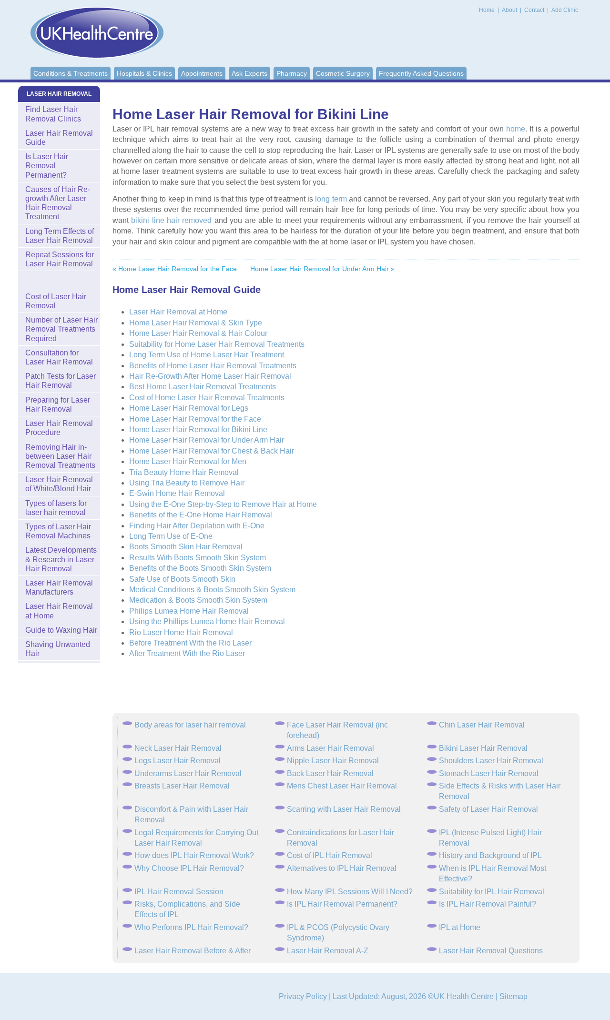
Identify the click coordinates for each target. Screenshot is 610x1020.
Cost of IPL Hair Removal (329, 855)
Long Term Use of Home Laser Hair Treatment (206, 355)
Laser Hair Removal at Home (178, 312)
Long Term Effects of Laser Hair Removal (59, 235)
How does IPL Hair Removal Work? (194, 855)
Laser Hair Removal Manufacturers (59, 587)
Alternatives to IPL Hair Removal (341, 868)
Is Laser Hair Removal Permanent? (46, 165)
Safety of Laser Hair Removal (488, 809)
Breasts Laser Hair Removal (182, 786)
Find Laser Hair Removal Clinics (53, 113)
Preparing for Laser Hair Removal (57, 404)
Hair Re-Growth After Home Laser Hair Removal (210, 376)
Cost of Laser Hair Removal (55, 301)
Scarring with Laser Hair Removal (344, 809)
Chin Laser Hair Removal (482, 725)
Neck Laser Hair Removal (178, 748)
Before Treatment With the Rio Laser (190, 643)
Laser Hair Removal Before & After (192, 951)
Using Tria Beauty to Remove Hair (186, 483)
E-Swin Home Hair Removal (177, 493)
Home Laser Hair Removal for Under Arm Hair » (322, 269)
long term (330, 199)
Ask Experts (249, 73)
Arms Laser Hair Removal (330, 748)
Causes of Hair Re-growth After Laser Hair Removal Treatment (57, 203)
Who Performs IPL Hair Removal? (191, 927)
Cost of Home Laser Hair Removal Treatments (207, 398)
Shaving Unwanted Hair (57, 648)
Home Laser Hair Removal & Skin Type (195, 323)
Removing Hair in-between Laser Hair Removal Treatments (60, 456)
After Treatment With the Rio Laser (187, 653)
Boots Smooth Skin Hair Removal (186, 547)
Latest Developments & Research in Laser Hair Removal (61, 559)
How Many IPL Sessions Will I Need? (350, 892)
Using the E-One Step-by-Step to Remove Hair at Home (223, 504)
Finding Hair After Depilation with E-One (196, 526)
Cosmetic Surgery (343, 73)
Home (487, 10)
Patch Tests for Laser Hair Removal (60, 380)
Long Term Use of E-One (171, 536)
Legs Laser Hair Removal (177, 761)
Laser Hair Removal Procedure (59, 427)
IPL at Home (459, 927)
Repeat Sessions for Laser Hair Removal (59, 259)
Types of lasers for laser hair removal (56, 507)
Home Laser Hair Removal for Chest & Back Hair (211, 451)
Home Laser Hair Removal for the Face (195, 419)
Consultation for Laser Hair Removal (59, 357)
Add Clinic (564, 10)
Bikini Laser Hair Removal (483, 748)
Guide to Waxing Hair (61, 630)
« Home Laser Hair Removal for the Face (174, 269)
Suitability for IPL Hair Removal (491, 892)
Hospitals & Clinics (144, 73)
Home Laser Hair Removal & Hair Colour (198, 333)
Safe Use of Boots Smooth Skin (182, 579)
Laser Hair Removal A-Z (327, 951)
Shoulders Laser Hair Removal (491, 761)
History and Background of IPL (490, 855)
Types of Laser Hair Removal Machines (58, 531)
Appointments (202, 73)
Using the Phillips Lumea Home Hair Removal (207, 621)
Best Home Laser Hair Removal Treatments (202, 387)
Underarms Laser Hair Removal (188, 773)
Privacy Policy (303, 996)
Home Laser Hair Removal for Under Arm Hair (206, 440)
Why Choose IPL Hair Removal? (189, 868)
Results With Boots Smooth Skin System (197, 558)
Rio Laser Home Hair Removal (181, 632)
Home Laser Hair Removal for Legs (188, 408)
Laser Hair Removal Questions (491, 951)
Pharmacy (291, 73)
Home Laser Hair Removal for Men (187, 461)
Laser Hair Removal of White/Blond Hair (59, 484)
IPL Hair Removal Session (179, 892)
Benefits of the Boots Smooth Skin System (200, 568)
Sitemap (513, 996)
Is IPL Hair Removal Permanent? (342, 904)
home (515, 129)
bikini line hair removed (171, 220)
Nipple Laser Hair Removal (333, 761)
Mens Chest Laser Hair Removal (342, 786)
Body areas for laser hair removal (190, 725)
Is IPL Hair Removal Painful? (487, 904)
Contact (535, 10)
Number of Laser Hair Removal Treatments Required (61, 329)
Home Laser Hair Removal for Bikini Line (198, 429)
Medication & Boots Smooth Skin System (198, 600)
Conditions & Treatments (70, 73)
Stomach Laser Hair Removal (489, 773)
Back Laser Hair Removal (330, 773)
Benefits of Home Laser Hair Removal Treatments (212, 366)
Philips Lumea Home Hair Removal (189, 611)
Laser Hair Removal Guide (59, 137)
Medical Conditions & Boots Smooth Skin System (212, 590)
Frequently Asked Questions (421, 73)
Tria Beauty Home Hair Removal (184, 472)
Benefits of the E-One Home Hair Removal (200, 515)
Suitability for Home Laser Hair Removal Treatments (217, 344)
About (510, 10)
